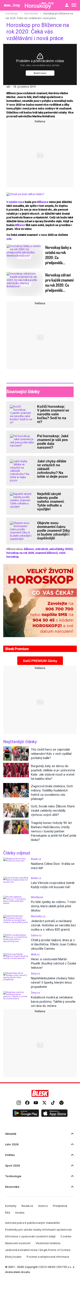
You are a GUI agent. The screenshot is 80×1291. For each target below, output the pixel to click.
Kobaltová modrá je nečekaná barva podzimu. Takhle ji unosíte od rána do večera (53, 1001)
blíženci (29, 549)
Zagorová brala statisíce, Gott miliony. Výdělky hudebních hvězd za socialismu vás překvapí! (52, 792)
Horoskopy (11, 13)
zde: (9, 238)
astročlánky (56, 549)
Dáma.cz (36, 935)
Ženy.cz (35, 973)
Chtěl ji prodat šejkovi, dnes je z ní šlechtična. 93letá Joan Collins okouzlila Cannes (54, 944)
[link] (18, 1103)
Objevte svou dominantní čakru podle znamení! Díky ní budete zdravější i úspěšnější (53, 530)
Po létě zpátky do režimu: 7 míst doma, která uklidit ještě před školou (53, 906)
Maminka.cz (38, 916)
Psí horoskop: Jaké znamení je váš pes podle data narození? (52, 441)
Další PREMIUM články (40, 661)
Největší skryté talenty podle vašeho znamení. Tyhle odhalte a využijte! (50, 501)
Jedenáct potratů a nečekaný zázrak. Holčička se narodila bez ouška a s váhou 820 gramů (53, 925)
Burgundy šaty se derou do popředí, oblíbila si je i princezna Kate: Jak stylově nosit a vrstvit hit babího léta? (53, 772)
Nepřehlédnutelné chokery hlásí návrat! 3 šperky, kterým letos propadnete (52, 982)
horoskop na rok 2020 (20, 552)
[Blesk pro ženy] (12, 5)
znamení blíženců (46, 552)
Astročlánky (31, 13)
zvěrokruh (41, 549)
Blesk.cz (36, 859)
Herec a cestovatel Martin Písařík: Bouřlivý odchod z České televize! (53, 963)
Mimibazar (37, 897)
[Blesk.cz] (40, 1093)
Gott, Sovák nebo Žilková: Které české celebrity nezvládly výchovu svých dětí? (53, 810)
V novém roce (15, 202)
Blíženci (20, 225)
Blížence (42, 202)
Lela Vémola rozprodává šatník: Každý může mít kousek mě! (53, 885)
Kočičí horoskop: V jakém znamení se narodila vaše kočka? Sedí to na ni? (53, 414)
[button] (25, 1113)
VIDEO (69, 549)
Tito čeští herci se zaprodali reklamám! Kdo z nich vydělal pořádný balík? (51, 754)
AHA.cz (35, 954)
